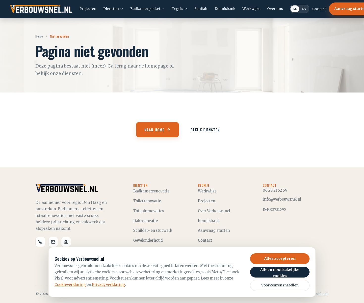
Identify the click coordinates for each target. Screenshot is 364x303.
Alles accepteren (279, 258)
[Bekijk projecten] (66, 242)
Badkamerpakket (145, 8)
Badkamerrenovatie (151, 191)
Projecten (87, 8)
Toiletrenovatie (147, 201)
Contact (319, 9)
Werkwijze (251, 8)
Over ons (275, 8)
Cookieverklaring (70, 284)
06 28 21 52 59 (275, 190)
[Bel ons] (40, 242)
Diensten (111, 8)
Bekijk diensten (205, 129)
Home (39, 36)
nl (295, 9)
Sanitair (201, 8)
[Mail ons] (53, 242)
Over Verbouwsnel (214, 211)
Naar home (154, 129)
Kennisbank (225, 8)
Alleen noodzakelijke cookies (279, 272)
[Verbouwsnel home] (41, 9)
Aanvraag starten (214, 230)
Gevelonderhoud (148, 240)
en (304, 9)
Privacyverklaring (108, 284)
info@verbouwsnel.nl (282, 199)
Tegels (177, 8)
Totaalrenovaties (148, 211)
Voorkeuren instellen (280, 285)
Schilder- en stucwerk (152, 230)
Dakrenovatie (145, 221)
